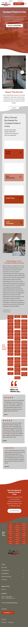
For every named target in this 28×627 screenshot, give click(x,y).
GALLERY (4, 567)
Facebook (4, 622)
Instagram (10, 622)
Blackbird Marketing (12, 602)
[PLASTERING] (24, 570)
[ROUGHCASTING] (24, 576)
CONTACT (4, 579)
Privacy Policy (4, 591)
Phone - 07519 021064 (6, 596)
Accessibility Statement (15, 591)
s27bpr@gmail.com (10, 598)
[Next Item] (22, 72)
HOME (3, 564)
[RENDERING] (24, 573)
